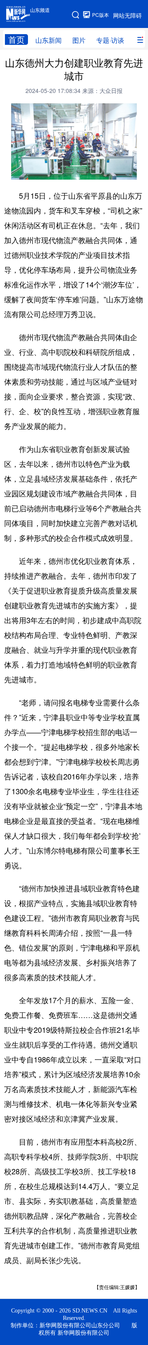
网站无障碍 (127, 15)
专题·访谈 (110, 40)
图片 (79, 40)
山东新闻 (48, 40)
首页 (16, 39)
